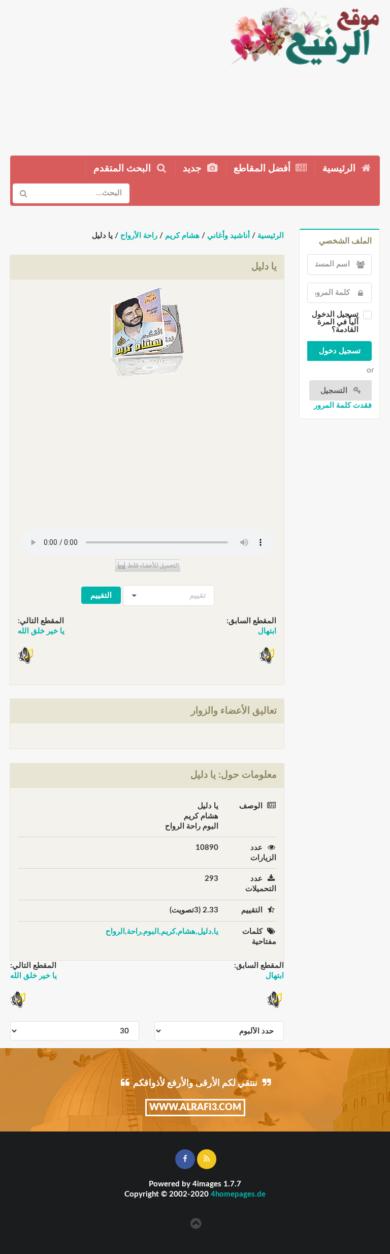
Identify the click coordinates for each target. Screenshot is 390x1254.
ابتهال (267, 631)
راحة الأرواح (138, 235)
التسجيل (334, 390)
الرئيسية (340, 168)
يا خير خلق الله (41, 631)
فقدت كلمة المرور (343, 405)
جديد (193, 168)
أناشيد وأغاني (228, 235)
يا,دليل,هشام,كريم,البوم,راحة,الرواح (162, 931)
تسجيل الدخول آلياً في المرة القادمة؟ (335, 322)
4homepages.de (238, 1194)
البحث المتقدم (123, 168)
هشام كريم (182, 235)
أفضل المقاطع (263, 168)
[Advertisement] (110, 74)
